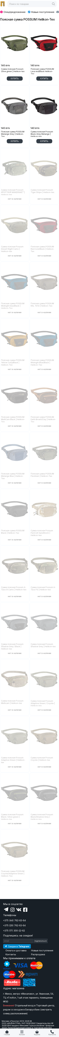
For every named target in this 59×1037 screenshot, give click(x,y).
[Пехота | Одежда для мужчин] (2, 4)
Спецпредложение (14, 12)
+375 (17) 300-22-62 (14, 930)
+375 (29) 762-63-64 (14, 925)
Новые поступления (42, 12)
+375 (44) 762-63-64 (14, 920)
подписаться (40, 941)
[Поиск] (53, 4)
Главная (7, 1034)
